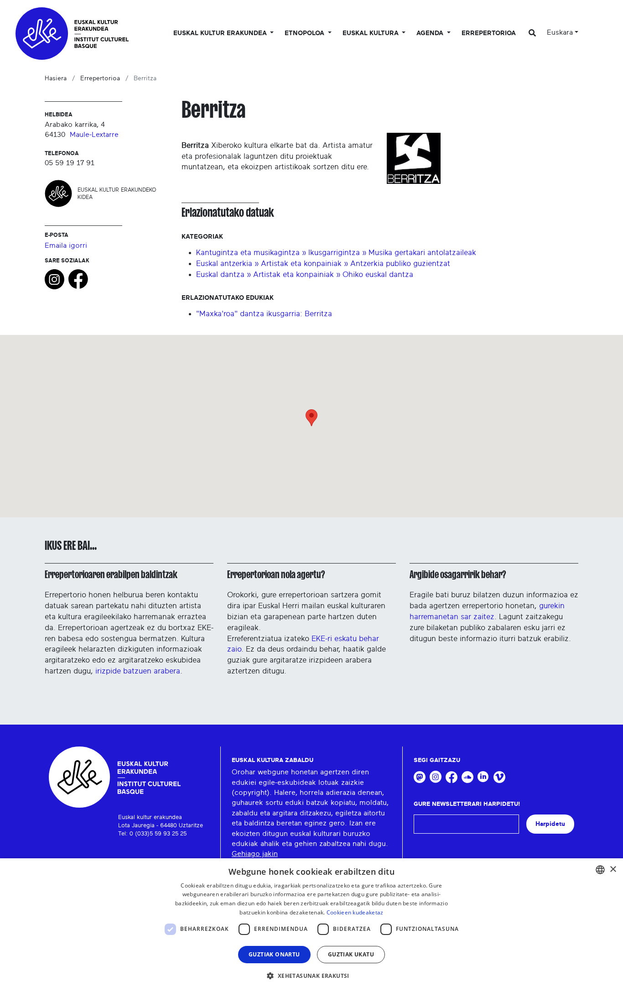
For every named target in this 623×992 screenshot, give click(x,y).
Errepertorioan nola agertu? (276, 574)
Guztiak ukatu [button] (351, 954)
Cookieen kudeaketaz (355, 912)
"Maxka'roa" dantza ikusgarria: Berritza (264, 314)
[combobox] (600, 869)
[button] (311, 975)
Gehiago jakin (255, 853)
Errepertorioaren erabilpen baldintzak (111, 574)
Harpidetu (550, 823)
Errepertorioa (489, 33)
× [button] (612, 869)
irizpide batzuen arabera (137, 671)
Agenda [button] (430, 33)
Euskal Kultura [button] (371, 33)
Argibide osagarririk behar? (458, 574)
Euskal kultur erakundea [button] (221, 33)
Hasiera (56, 78)
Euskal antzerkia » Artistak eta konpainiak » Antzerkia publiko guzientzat (323, 263)
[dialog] (311, 925)
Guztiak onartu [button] (274, 954)
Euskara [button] (560, 32)
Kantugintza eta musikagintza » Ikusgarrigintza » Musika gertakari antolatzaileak (336, 252)
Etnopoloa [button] (305, 33)
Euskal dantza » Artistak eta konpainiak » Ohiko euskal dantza (304, 274)
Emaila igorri (66, 245)
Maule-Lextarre (94, 134)
